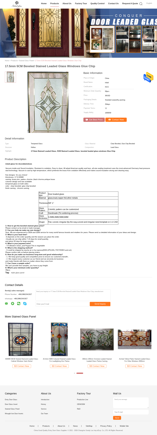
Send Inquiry (100, 304)
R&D (78, 409)
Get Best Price (95, 120)
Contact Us (113, 3)
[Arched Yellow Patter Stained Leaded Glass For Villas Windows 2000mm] (134, 339)
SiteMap (89, 426)
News (75, 426)
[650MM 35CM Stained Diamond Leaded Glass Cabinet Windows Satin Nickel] (21, 339)
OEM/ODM (81, 404)
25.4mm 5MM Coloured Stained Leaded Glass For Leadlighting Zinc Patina (59, 360)
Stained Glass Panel (12, 409)
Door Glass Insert (11, 404)
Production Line (82, 399)
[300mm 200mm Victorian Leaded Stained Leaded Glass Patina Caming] (97, 339)
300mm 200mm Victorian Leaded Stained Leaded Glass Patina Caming (97, 360)
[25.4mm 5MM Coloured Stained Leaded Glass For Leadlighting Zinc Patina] (59, 339)
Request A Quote (130, 3)
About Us (67, 3)
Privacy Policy (106, 426)
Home (44, 3)
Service (43, 409)
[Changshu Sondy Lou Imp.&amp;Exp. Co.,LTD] (17, 4)
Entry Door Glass (11, 399)
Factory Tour (81, 3)
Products (54, 3)
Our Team (44, 413)
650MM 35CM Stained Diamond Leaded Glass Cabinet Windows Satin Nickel (21, 360)
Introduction (45, 399)
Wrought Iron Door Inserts (14, 413)
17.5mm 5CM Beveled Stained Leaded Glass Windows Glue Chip (58, 61)
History (43, 404)
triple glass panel (17, 273)
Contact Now (117, 120)
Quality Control (98, 3)
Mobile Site (124, 426)
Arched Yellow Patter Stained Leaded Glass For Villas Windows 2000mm (134, 360)
